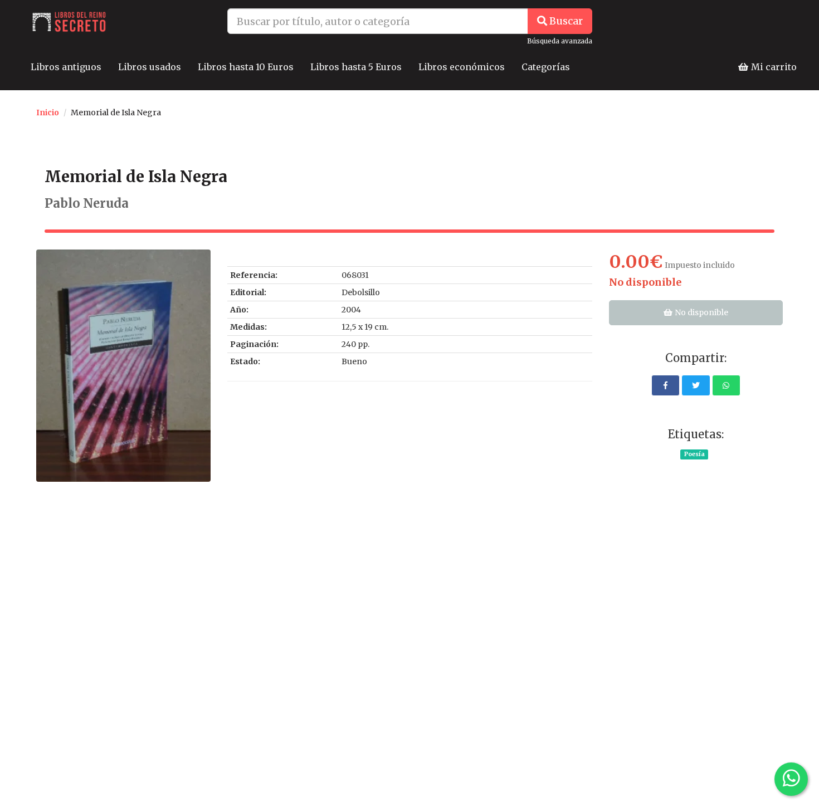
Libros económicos (461, 66)
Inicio (47, 112)
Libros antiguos (66, 66)
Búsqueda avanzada (559, 41)
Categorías (545, 66)
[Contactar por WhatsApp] (791, 779)
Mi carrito (773, 66)
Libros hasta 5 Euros (356, 66)
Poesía (694, 454)
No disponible (700, 312)
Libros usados (149, 66)
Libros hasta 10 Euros (246, 66)
